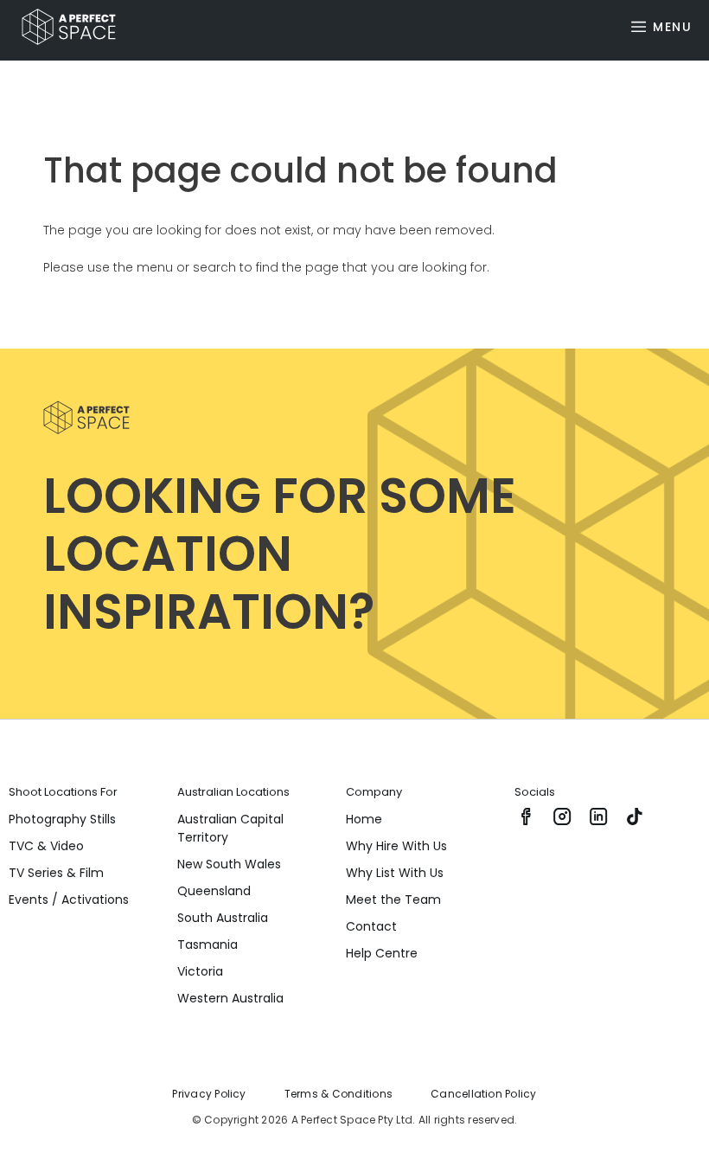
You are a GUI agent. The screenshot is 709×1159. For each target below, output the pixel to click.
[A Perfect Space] (62, 27)
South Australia (222, 917)
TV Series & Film (56, 872)
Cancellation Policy (484, 1093)
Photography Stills (62, 819)
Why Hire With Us (396, 846)
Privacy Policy (209, 1093)
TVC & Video (46, 846)
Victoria (200, 971)
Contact (371, 926)
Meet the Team (393, 899)
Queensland (214, 891)
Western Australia (230, 998)
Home (364, 819)
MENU (672, 26)
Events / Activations (69, 899)
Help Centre (382, 953)
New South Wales (229, 864)
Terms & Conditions (338, 1093)
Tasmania (207, 944)
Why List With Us (395, 872)
